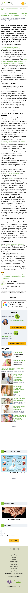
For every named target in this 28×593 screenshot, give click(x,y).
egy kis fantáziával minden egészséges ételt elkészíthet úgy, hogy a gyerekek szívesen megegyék (14, 61)
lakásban (9, 221)
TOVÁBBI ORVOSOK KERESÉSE (17, 343)
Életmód (6, 8)
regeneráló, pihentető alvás (12, 173)
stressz (12, 178)
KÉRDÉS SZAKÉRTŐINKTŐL (18, 327)
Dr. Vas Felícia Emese (17, 320)
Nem (5, 531)
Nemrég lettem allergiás (9, 535)
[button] (10, 549)
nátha (19, 49)
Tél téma (20, 294)
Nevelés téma (8, 294)
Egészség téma (14, 294)
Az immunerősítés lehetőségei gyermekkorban (14, 274)
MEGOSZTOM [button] (13, 297)
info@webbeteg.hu (15, 576)
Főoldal (2, 8)
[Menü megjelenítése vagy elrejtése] (25, 4)
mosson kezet (4, 73)
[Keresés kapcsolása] (22, 3)
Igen (5, 533)
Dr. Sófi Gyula (6, 336)
